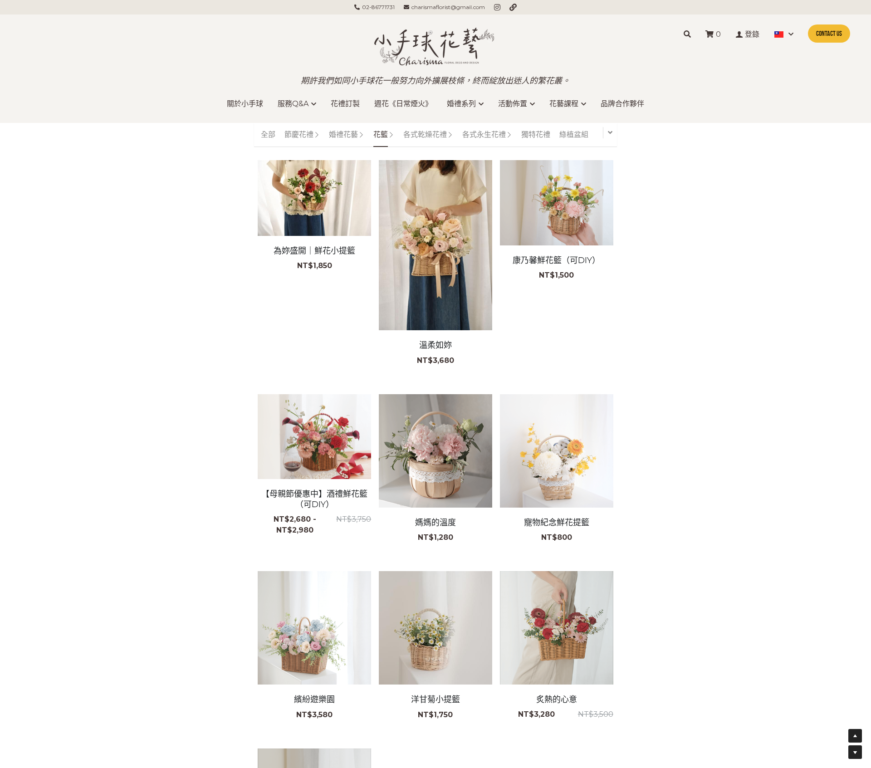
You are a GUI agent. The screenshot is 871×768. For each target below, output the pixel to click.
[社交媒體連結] (497, 7)
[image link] (435, 45)
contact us (829, 33)
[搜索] (687, 34)
